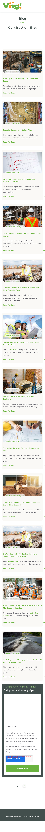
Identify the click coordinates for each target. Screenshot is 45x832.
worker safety (13, 561)
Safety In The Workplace (15, 227)
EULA (37, 816)
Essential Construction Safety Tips (17, 130)
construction (11, 350)
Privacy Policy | (28, 816)
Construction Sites (12, 72)
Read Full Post (9, 93)
